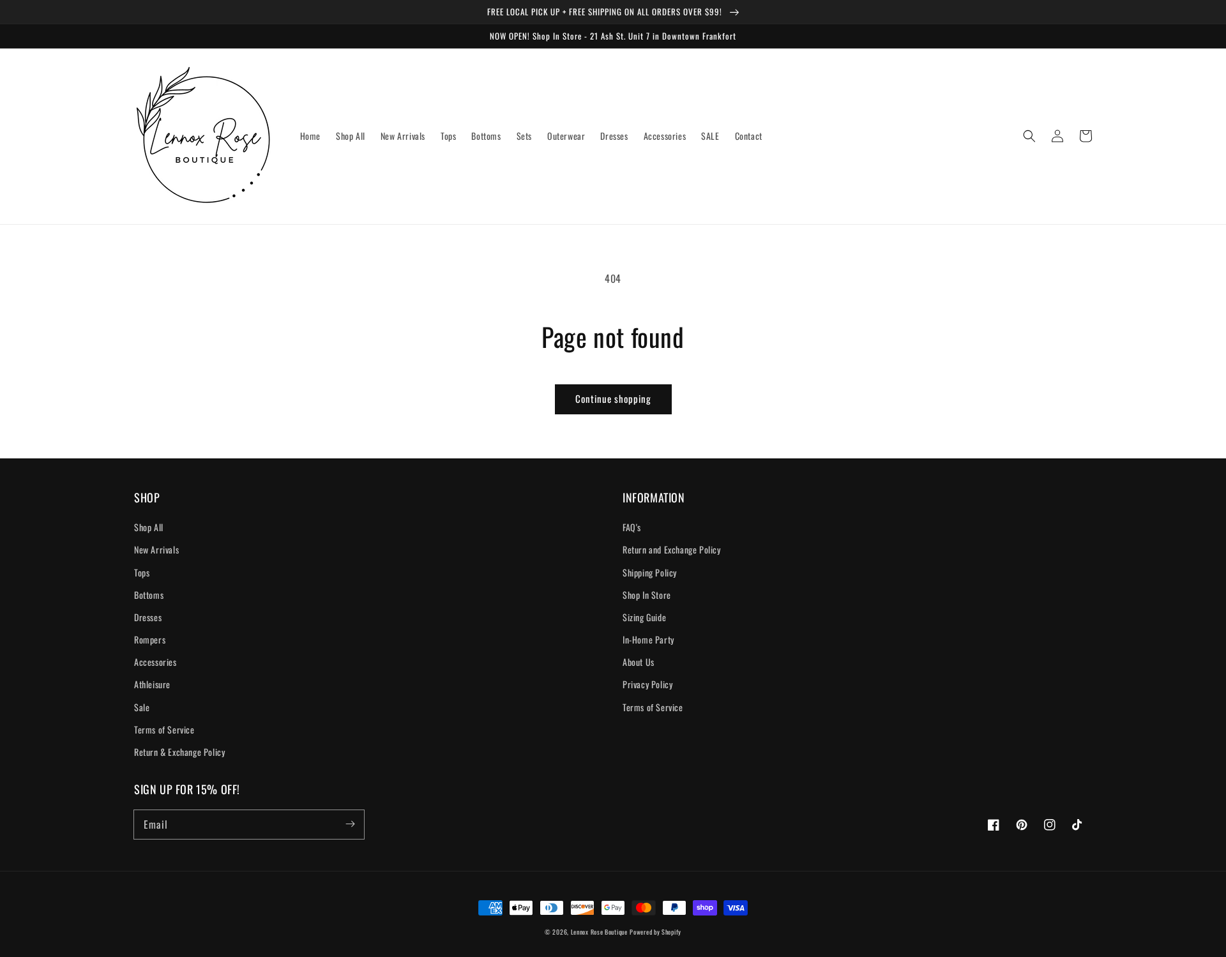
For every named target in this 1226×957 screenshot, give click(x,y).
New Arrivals (156, 549)
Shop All (148, 527)
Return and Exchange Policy (672, 549)
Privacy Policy (647, 684)
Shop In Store (647, 594)
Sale (141, 707)
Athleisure (152, 684)
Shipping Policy (650, 572)
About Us (639, 661)
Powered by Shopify (655, 932)
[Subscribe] (350, 824)
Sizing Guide (644, 617)
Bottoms (148, 594)
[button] (1029, 136)
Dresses (148, 617)
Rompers (149, 639)
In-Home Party (648, 639)
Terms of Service (164, 729)
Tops (141, 572)
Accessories (155, 661)
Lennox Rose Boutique (599, 932)
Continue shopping (613, 398)
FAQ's (632, 527)
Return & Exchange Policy (179, 751)
